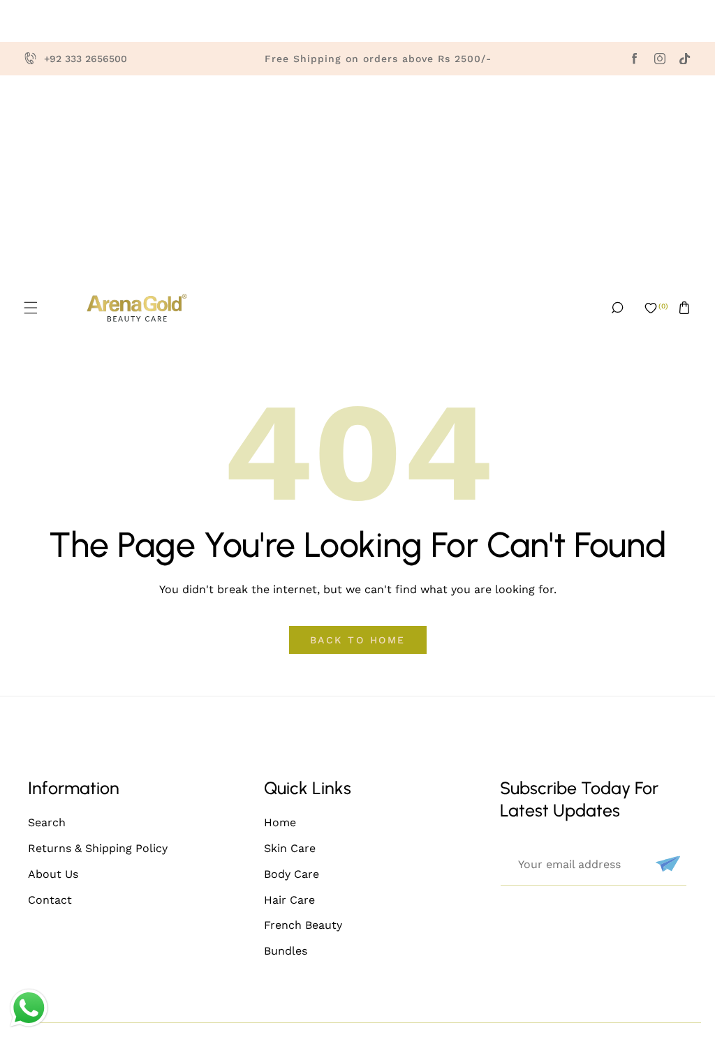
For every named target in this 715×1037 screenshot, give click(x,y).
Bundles (285, 950)
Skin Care (290, 848)
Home (280, 822)
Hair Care (289, 900)
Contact (50, 900)
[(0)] (650, 307)
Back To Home (358, 640)
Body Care (291, 874)
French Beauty (303, 925)
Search (47, 822)
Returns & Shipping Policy (98, 848)
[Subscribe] (666, 864)
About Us (53, 874)
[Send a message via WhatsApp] (29, 1008)
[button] (30, 307)
